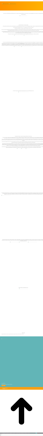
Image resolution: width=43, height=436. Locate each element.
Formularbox (4, 385)
